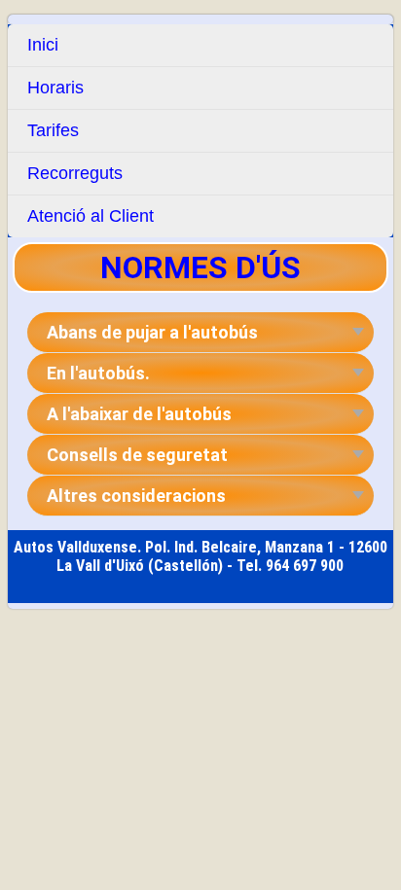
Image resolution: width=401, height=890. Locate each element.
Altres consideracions (136, 495)
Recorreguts (75, 173)
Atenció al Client (90, 216)
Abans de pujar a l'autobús (152, 332)
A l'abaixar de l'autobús (139, 414)
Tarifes (53, 130)
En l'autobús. (98, 373)
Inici (42, 44)
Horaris (55, 87)
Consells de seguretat (137, 455)
